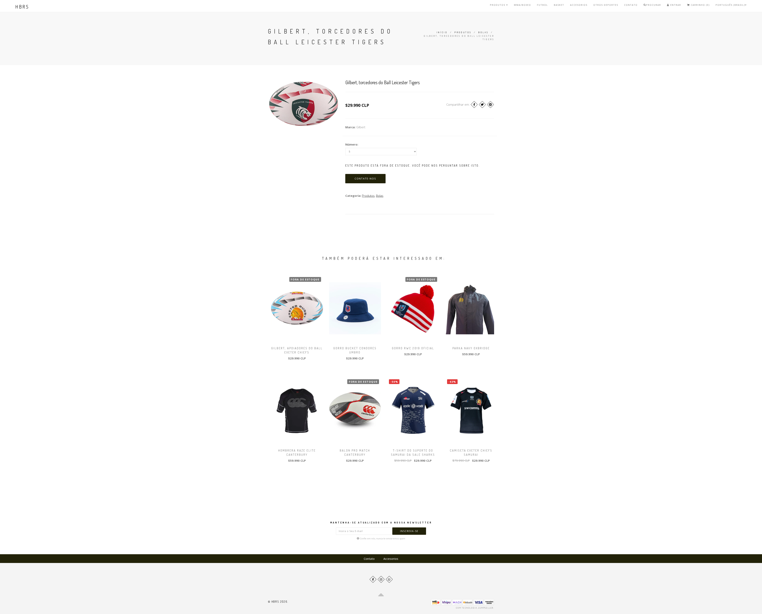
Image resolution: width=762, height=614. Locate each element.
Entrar (675, 4)
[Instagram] (381, 579)
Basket (559, 4)
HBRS (22, 7)
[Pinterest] (490, 104)
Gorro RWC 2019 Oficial (413, 348)
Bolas (483, 32)
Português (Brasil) (730, 4)
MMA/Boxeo (522, 4)
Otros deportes (605, 4)
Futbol (542, 4)
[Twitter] (482, 104)
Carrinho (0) (700, 4)
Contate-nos (365, 178)
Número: (351, 144)
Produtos (498, 4)
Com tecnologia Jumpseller (474, 607)
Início (442, 32)
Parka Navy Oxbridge (471, 348)
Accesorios (578, 4)
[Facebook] (474, 104)
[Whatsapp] (389, 579)
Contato (631, 4)
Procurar (653, 4)
